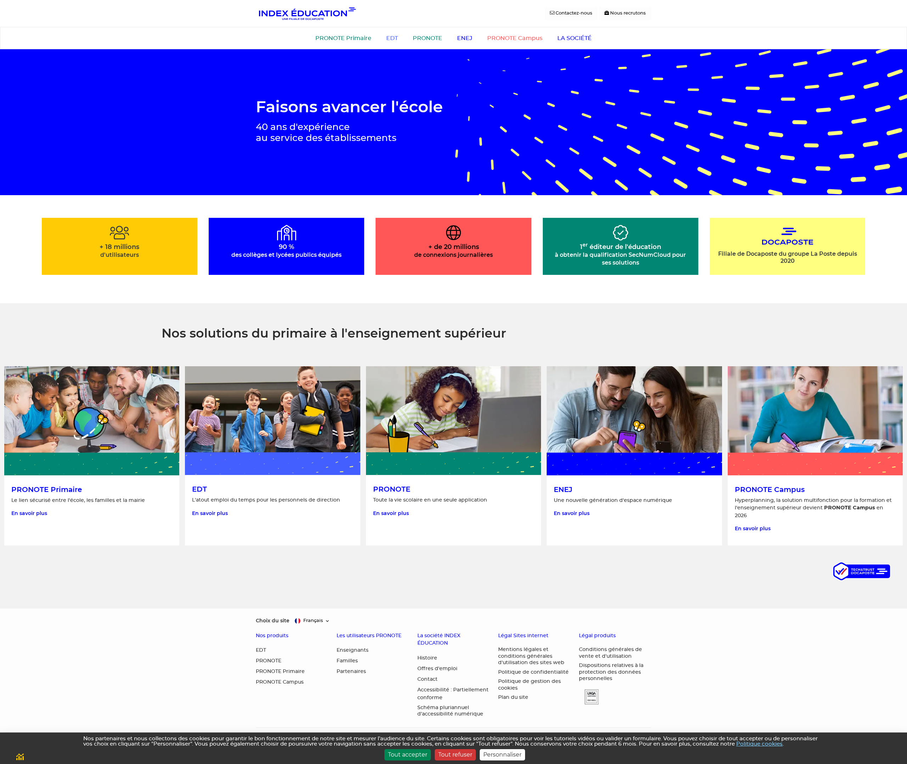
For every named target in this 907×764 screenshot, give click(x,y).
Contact (427, 679)
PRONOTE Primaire (343, 38)
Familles (347, 660)
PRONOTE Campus (514, 38)
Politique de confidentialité (533, 672)
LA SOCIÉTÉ (574, 38)
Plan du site (513, 697)
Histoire (427, 658)
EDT (392, 38)
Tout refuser (455, 754)
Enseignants (352, 650)
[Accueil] (307, 13)
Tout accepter (407, 754)
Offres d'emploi (437, 668)
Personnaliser (502, 754)
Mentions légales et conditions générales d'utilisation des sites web (531, 656)
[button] (589, 696)
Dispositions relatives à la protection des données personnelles (611, 672)
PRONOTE (427, 38)
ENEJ (464, 38)
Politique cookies (759, 744)
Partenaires (351, 671)
